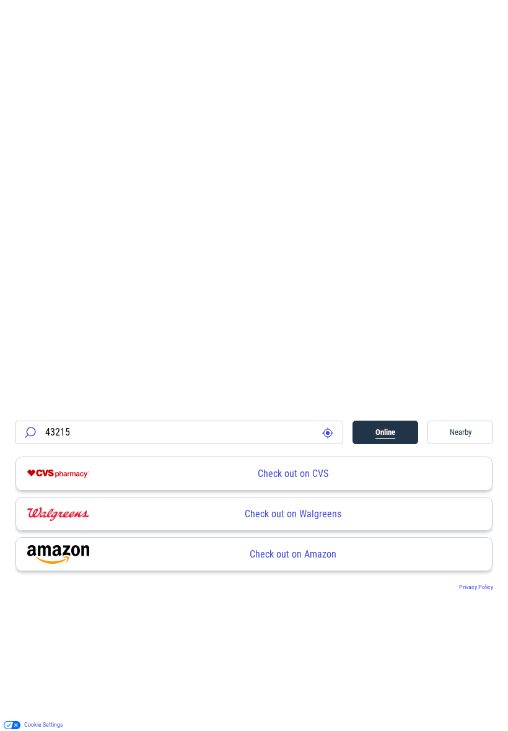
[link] (254, 474)
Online (385, 432)
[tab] (385, 432)
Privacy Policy (476, 587)
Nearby (460, 432)
